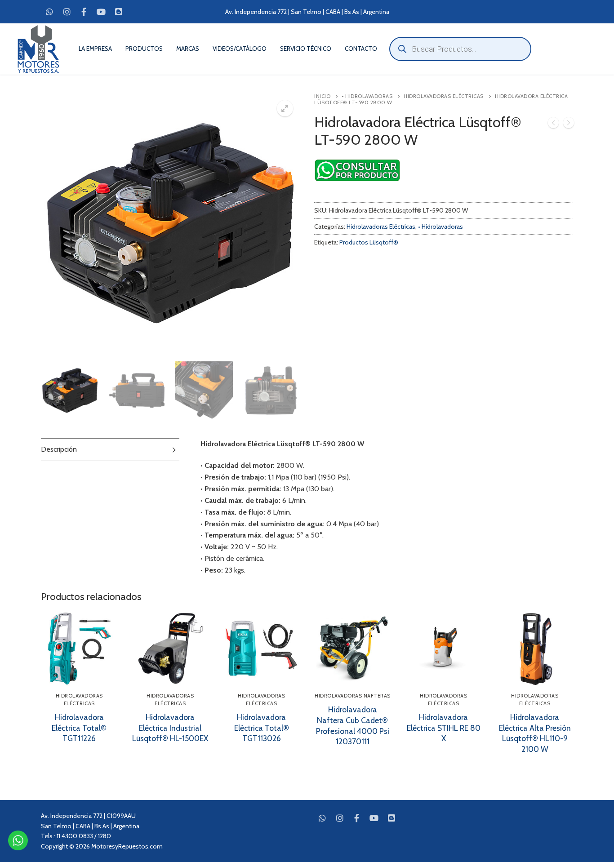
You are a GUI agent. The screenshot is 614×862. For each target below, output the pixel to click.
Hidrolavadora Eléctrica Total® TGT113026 (261, 727)
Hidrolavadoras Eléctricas (444, 96)
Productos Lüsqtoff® (368, 242)
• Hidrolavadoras (367, 96)
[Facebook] (84, 11)
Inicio (322, 96)
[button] (285, 108)
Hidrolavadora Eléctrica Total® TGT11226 (79, 727)
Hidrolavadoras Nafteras (353, 696)
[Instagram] (66, 11)
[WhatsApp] (49, 11)
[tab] (110, 449)
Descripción (59, 449)
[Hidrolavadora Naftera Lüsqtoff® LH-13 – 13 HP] (568, 124)
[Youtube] (101, 11)
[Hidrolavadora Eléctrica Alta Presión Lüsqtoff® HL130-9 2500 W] (553, 124)
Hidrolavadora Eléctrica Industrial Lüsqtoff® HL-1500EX (170, 727)
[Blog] (118, 11)
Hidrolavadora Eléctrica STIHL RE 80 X (444, 727)
